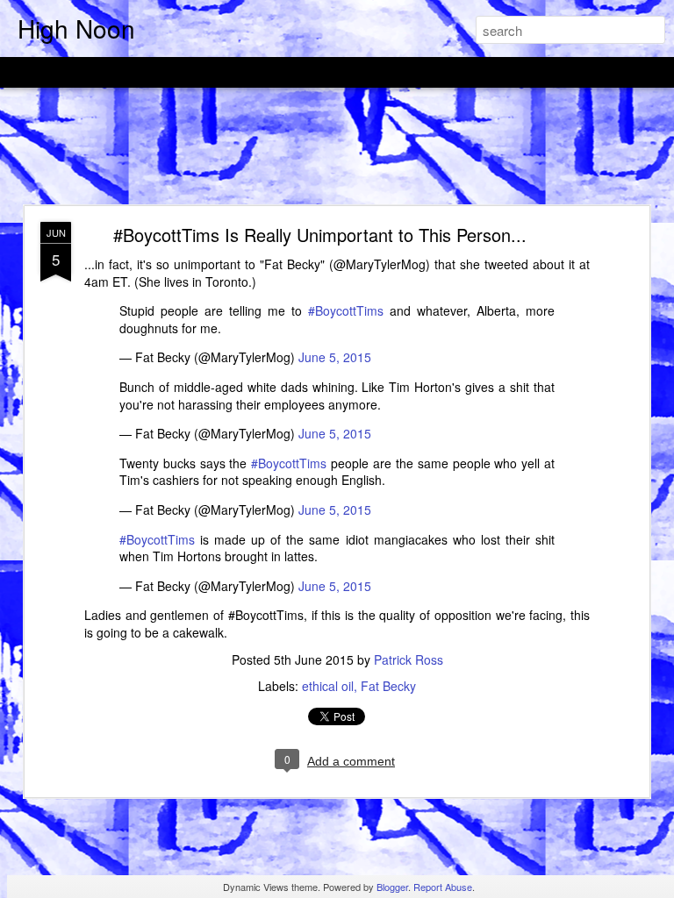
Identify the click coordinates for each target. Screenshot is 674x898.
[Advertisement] (337, 147)
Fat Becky (388, 686)
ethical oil (328, 686)
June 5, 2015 (334, 357)
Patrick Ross (408, 659)
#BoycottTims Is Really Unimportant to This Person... (320, 234)
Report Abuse (442, 887)
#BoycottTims (346, 310)
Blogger (392, 887)
